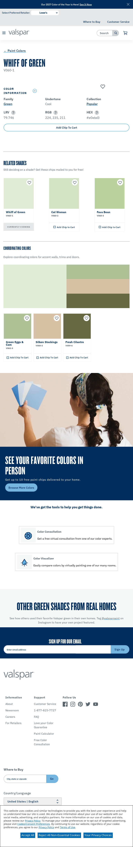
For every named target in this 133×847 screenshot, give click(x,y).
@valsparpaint (111, 618)
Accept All (27, 835)
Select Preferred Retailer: (16, 12)
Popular (92, 104)
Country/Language (17, 793)
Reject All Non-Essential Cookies (59, 835)
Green (8, 104)
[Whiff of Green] (102, 86)
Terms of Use (67, 827)
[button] (4, 33)
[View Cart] (125, 33)
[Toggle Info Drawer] (80, 91)
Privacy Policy (32, 820)
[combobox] (105, 33)
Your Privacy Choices (98, 835)
